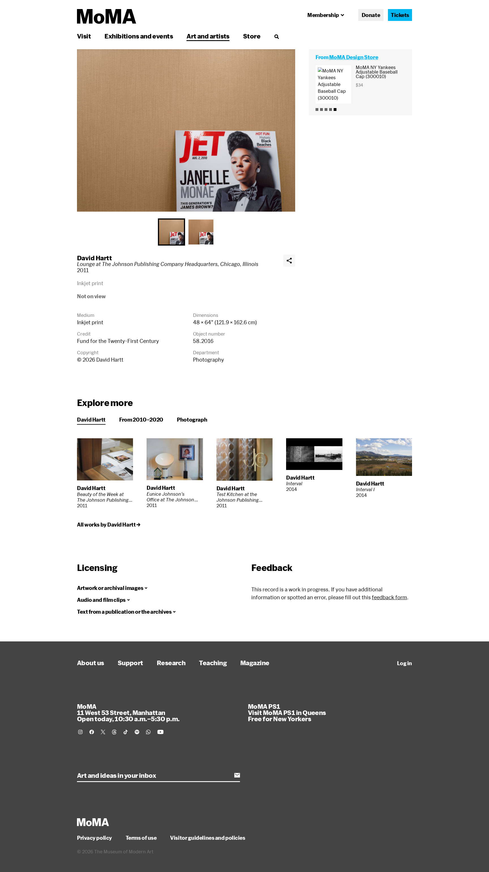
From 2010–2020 (141, 419)
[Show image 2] (201, 232)
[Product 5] (335, 109)
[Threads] (114, 732)
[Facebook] (91, 732)
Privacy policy (94, 837)
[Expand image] (186, 130)
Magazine (254, 662)
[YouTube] (160, 732)
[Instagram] (80, 732)
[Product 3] (326, 109)
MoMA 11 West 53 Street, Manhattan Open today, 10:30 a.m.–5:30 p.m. (128, 712)
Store (251, 36)
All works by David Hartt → (108, 524)
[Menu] (276, 36)
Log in (404, 663)
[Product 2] (321, 109)
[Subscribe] (237, 775)
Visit (84, 36)
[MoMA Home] (106, 16)
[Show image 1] (171, 232)
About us (90, 662)
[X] (103, 732)
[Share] (289, 261)
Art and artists (208, 36)
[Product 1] (317, 109)
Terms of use (141, 837)
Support (130, 662)
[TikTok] (125, 732)
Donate (371, 15)
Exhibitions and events (138, 36)
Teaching (213, 662)
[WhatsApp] (148, 732)
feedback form (389, 597)
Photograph (192, 419)
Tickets (400, 15)
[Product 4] (330, 109)
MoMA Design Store (353, 57)
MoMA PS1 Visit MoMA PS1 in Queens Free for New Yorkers (287, 712)
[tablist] (186, 232)
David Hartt (94, 257)
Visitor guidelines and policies (207, 837)
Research (171, 662)
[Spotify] (137, 732)
